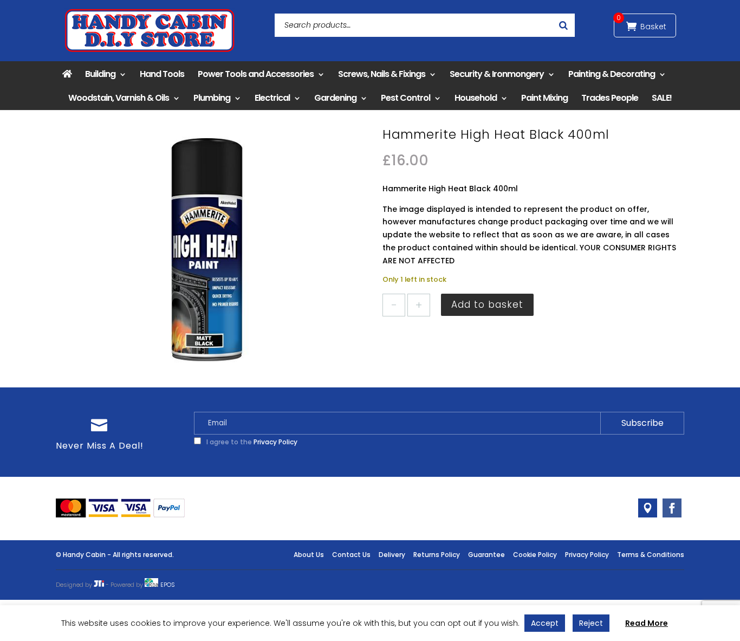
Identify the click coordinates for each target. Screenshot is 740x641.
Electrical (272, 98)
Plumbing (211, 98)
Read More (646, 623)
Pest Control (405, 98)
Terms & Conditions (650, 554)
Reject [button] (591, 623)
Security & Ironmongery (497, 74)
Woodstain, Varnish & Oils (118, 98)
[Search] (563, 25)
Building (100, 74)
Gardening (335, 98)
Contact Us (351, 554)
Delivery (392, 554)
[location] (647, 507)
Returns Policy (436, 554)
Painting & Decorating (611, 74)
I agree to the (251, 441)
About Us (309, 554)
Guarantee (486, 554)
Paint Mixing (544, 98)
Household (476, 98)
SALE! (662, 98)
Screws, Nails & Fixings (381, 74)
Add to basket (487, 304)
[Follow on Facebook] (672, 507)
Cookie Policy (535, 554)
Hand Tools (162, 74)
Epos (167, 584)
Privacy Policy (275, 441)
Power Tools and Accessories (256, 74)
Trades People (609, 98)
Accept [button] (545, 623)
